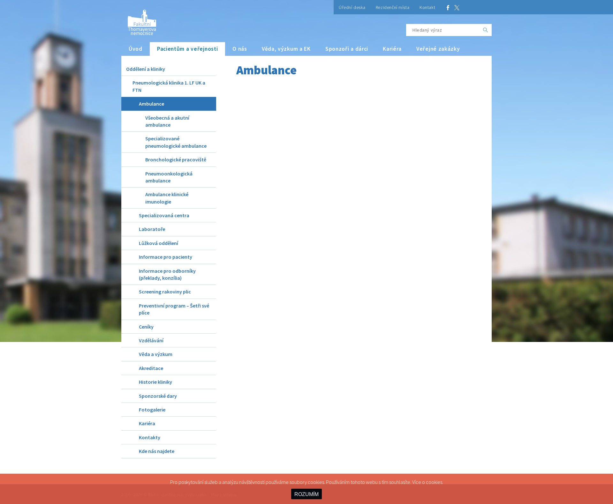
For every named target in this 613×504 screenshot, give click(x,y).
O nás (239, 48)
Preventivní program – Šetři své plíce (174, 309)
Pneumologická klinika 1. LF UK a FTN (168, 86)
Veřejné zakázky (438, 48)
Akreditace (151, 368)
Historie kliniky (155, 382)
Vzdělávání (151, 340)
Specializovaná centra (164, 215)
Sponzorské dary (158, 396)
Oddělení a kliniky (145, 69)
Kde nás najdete (156, 451)
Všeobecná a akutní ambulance (167, 121)
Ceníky (146, 326)
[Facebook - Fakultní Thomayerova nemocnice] (448, 7)
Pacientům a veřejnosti (187, 48)
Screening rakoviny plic (165, 291)
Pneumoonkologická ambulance (169, 177)
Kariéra (392, 48)
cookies (434, 482)
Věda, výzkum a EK (286, 48)
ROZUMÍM (306, 494)
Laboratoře (152, 229)
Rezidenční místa (392, 7)
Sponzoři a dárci (346, 48)
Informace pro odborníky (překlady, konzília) (167, 274)
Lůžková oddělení (158, 243)
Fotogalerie (152, 409)
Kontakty (149, 437)
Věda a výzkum (155, 354)
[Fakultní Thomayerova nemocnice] (138, 20)
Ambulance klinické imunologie (166, 197)
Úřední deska (352, 7)
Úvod (135, 48)
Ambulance (151, 103)
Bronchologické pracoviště (175, 159)
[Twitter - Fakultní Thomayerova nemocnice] (456, 7)
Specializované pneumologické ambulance (176, 142)
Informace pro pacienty (165, 257)
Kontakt (427, 7)
